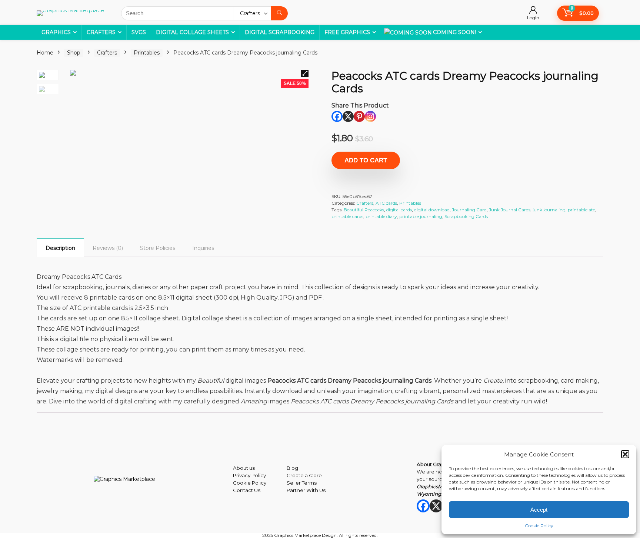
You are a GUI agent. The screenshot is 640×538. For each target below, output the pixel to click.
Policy (258, 475)
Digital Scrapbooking (279, 32)
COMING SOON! (454, 32)
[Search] (279, 13)
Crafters (101, 32)
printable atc (581, 209)
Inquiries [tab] (203, 248)
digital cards (399, 209)
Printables (147, 52)
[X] (348, 116)
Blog (292, 468)
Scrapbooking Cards (466, 216)
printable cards (347, 216)
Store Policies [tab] (157, 248)
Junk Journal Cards (509, 209)
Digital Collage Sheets (192, 32)
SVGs (138, 32)
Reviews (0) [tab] (108, 248)
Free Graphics (347, 32)
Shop (73, 52)
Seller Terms (302, 483)
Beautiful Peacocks (364, 209)
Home (45, 52)
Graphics (56, 32)
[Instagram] (370, 116)
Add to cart (365, 160)
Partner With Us (306, 490)
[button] (625, 454)
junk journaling (549, 209)
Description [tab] (60, 248)
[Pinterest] (359, 116)
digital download (432, 209)
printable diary (381, 216)
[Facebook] (337, 116)
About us (244, 468)
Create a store (304, 475)
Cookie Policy (539, 525)
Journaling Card (469, 209)
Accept (538, 509)
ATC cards (386, 203)
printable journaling (420, 216)
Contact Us (246, 490)
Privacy (241, 475)
